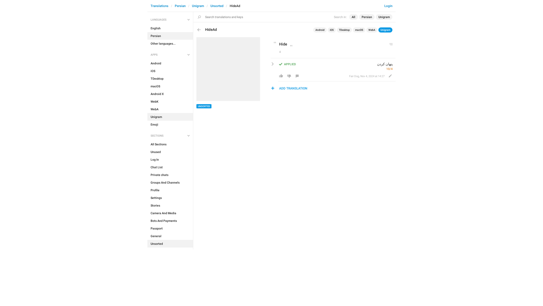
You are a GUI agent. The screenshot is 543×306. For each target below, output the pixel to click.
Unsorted (216, 6)
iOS (332, 29)
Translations (159, 6)
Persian (180, 6)
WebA (371, 29)
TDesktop (344, 29)
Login (388, 6)
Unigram (198, 6)
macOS (359, 29)
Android (320, 29)
